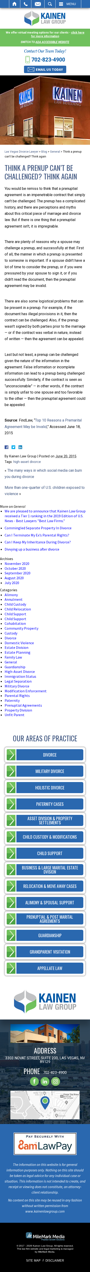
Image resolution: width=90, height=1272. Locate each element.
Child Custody (15, 604)
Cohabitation (15, 623)
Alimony (11, 594)
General (55, 151)
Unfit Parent (14, 714)
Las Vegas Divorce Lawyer (21, 151)
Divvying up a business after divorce (32, 549)
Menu (71, 4)
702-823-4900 (48, 60)
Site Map (33, 1260)
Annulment (14, 599)
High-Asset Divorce (20, 671)
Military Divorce (17, 686)
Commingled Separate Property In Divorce (38, 528)
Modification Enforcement (26, 691)
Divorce (10, 638)
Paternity (12, 700)
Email (37, 4)
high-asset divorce (27, 462)
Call (25, 4)
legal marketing (52, 1248)
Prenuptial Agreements (23, 705)
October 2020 (15, 568)
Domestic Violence (19, 643)
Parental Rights (17, 695)
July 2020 (12, 582)
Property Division (18, 710)
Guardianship (15, 667)
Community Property (21, 628)
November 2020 (17, 563)
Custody (11, 633)
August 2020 (14, 578)
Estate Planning (17, 652)
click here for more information (57, 34)
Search (50, 4)
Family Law (13, 657)
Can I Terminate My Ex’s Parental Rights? (37, 535)
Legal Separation (18, 681)
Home (14, 4)
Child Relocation (18, 609)
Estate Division (16, 647)
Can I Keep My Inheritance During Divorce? (38, 542)
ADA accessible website (52, 42)
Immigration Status (20, 676)
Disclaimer (54, 1260)
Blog (44, 151)
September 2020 (17, 573)
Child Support (15, 614)
